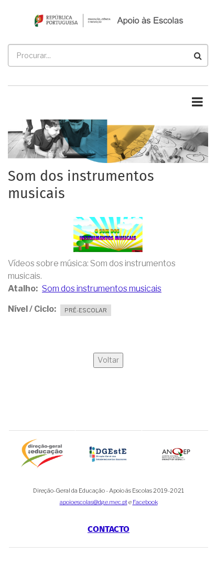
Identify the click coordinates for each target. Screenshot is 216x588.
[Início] (108, 19)
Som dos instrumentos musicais (101, 288)
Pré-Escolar (85, 310)
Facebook (145, 502)
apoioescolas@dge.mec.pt (93, 502)
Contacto (108, 529)
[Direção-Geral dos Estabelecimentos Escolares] (108, 453)
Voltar (108, 360)
